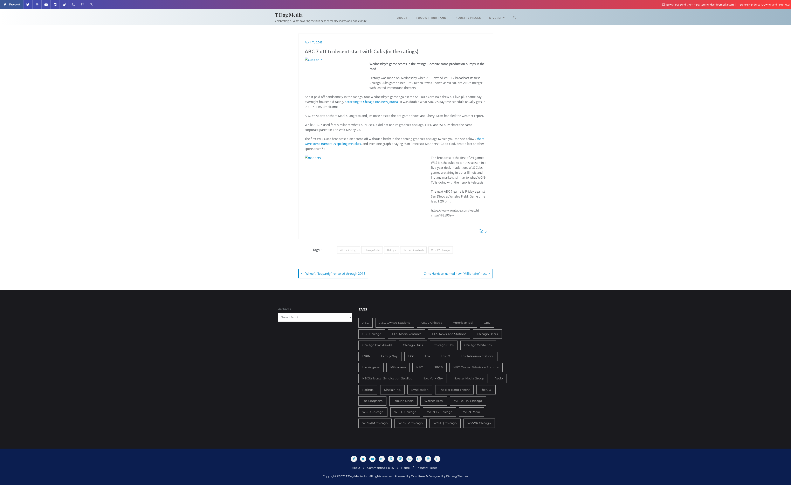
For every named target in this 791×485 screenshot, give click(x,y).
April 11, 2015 (313, 42)
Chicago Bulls (413, 345)
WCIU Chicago (373, 412)
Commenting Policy (380, 467)
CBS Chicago (371, 334)
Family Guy (389, 356)
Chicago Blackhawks (377, 345)
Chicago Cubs (372, 250)
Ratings (391, 250)
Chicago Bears (487, 334)
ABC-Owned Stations (394, 322)
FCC (411, 356)
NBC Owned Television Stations (476, 367)
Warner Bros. (433, 401)
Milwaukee (398, 367)
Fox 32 (445, 356)
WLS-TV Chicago (440, 250)
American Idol (463, 322)
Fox (427, 356)
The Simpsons (372, 401)
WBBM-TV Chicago (468, 401)
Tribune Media (403, 401)
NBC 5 (438, 367)
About (356, 467)
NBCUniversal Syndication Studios (387, 378)
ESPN (366, 356)
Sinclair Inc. (392, 390)
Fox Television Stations (477, 356)
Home (405, 467)
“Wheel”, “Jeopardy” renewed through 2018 (334, 273)
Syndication (419, 390)
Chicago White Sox (478, 345)
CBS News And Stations (449, 334)
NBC (419, 367)
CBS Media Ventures (406, 334)
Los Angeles (371, 367)
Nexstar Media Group (469, 378)
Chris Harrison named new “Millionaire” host (455, 273)
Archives (284, 309)
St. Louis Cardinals (413, 250)
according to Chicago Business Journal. (372, 102)
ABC (365, 322)
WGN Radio (471, 412)
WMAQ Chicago (445, 423)
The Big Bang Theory (454, 390)
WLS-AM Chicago (375, 423)
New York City (433, 378)
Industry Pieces (427, 467)
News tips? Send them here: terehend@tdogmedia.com (699, 4)
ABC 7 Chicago (348, 250)
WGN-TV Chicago (439, 412)
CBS (487, 322)
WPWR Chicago (479, 423)
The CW (486, 390)
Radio (499, 378)
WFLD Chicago (405, 412)
